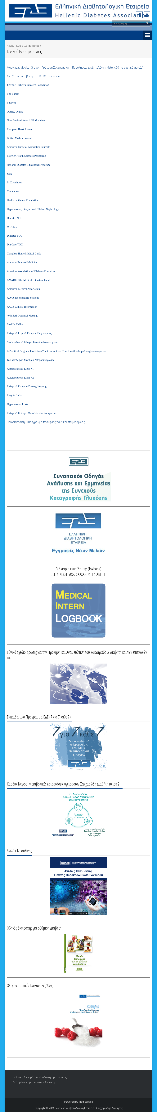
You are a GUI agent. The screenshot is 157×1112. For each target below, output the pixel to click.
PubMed (11, 102)
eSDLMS (12, 226)
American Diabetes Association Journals (28, 147)
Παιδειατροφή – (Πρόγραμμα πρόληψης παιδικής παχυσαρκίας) (46, 422)
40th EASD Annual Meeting (22, 315)
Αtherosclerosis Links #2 (20, 377)
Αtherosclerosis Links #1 (20, 368)
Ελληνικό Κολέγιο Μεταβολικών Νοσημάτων (31, 413)
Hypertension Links (17, 404)
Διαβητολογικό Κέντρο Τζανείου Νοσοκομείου (32, 342)
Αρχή (10, 45)
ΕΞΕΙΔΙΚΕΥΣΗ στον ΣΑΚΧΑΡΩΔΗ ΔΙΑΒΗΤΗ (78, 574)
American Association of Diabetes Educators (31, 271)
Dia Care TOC (15, 244)
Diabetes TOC (14, 235)
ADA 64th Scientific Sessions (23, 297)
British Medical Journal (19, 138)
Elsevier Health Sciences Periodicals (26, 155)
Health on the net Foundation (22, 200)
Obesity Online (15, 111)
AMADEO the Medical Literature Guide (29, 280)
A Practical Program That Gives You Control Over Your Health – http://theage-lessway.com (56, 351)
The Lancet (13, 93)
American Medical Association (23, 289)
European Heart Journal (20, 129)
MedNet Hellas (15, 324)
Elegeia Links (14, 395)
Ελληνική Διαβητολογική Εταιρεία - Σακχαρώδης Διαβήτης (89, 1108)
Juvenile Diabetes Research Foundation (28, 85)
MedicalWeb (86, 1101)
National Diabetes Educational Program (28, 164)
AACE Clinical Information (22, 306)
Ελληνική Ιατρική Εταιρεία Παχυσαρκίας (29, 333)
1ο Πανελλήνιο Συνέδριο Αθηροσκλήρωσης (30, 360)
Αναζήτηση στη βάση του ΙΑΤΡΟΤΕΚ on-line (33, 76)
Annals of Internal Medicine (22, 262)
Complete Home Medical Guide (24, 253)
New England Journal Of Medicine (26, 120)
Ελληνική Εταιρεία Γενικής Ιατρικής (27, 386)
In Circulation (14, 182)
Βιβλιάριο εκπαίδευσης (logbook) (78, 569)
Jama (9, 173)
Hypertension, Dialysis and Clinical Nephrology (33, 209)
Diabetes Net (14, 218)
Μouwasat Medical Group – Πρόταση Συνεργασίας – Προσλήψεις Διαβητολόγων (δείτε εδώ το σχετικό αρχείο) (75, 67)
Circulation (13, 191)
